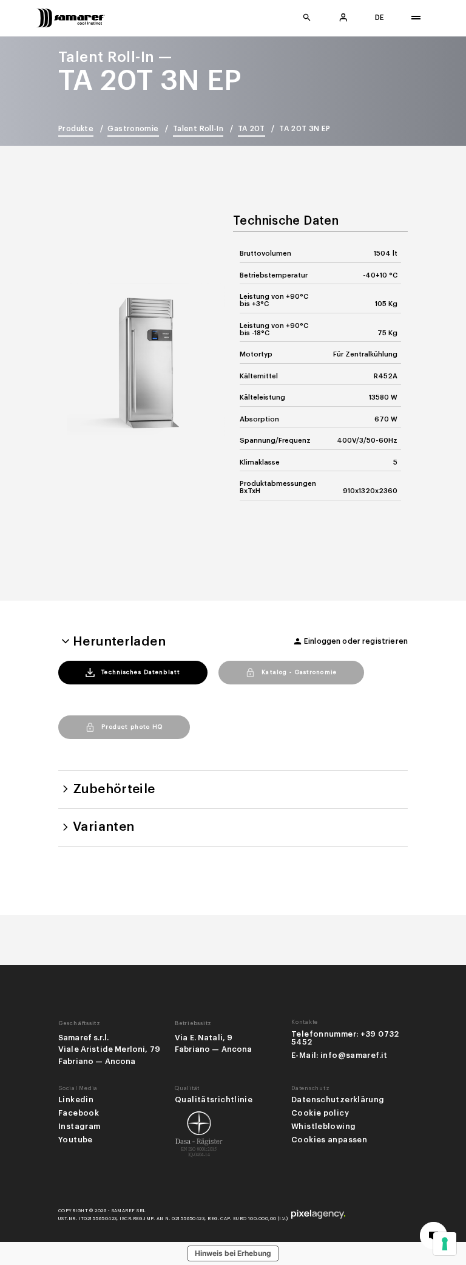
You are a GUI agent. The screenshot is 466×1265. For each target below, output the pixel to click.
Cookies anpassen (329, 1140)
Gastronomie (132, 128)
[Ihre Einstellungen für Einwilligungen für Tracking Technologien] (444, 1243)
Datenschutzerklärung (338, 1099)
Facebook (78, 1113)
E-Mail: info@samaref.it (339, 1055)
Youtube (75, 1140)
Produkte (75, 128)
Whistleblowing (323, 1126)
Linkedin (75, 1099)
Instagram (79, 1126)
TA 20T (251, 128)
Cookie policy (320, 1113)
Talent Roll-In (198, 128)
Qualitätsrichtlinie (213, 1099)
